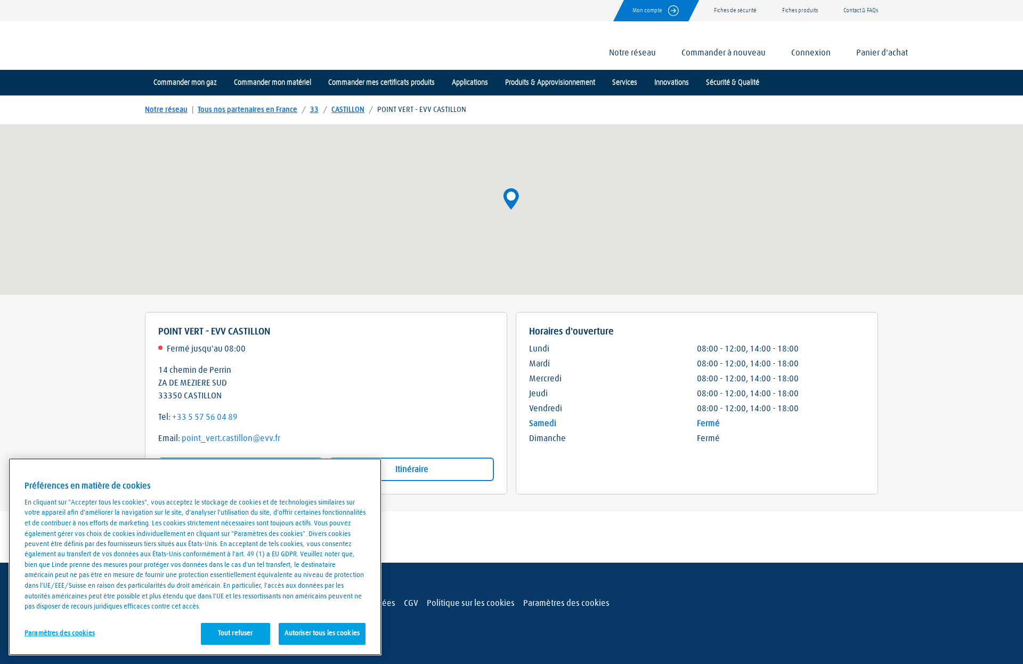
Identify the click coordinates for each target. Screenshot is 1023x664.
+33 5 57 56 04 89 (205, 417)
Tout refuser (235, 633)
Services (624, 82)
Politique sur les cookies (471, 603)
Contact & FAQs (860, 10)
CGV (411, 603)
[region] (195, 556)
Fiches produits (800, 10)
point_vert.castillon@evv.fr (231, 438)
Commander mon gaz (185, 82)
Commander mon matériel (272, 82)
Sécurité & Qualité (732, 82)
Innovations (671, 82)
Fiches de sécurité (735, 10)
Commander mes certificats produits (381, 82)
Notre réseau (166, 110)
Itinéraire (411, 469)
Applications (470, 82)
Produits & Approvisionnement (550, 82)
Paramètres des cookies (566, 603)
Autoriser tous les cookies (322, 633)
